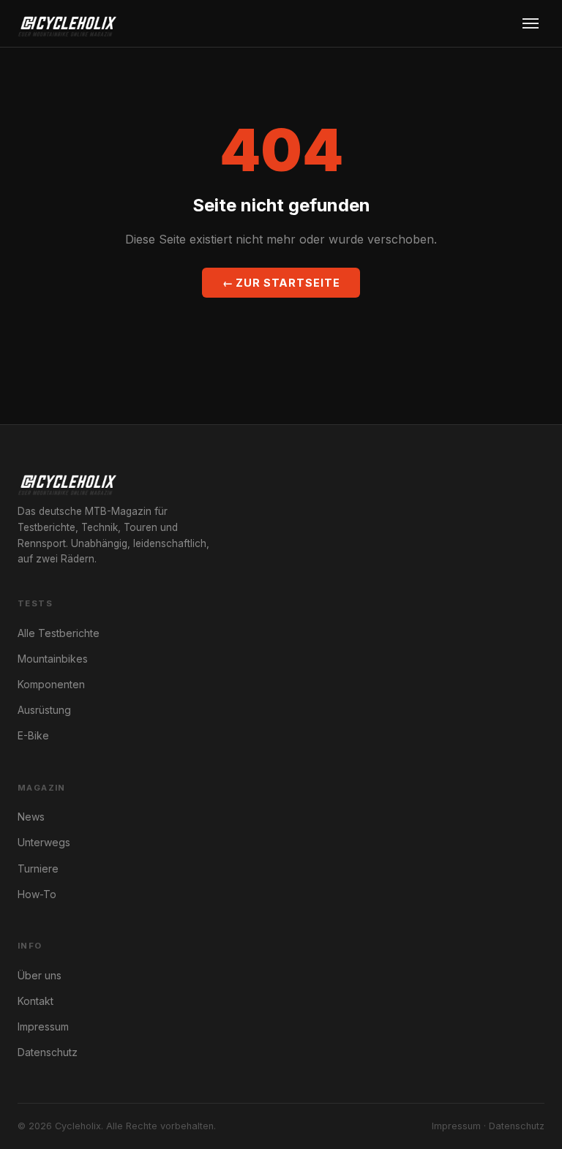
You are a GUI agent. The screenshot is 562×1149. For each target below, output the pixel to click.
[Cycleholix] (67, 23)
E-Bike (33, 735)
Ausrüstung (44, 710)
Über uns (39, 975)
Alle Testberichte (59, 633)
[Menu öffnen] (530, 23)
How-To (37, 894)
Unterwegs (44, 842)
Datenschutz (48, 1052)
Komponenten (51, 684)
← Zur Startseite (281, 282)
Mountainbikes (53, 658)
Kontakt (35, 1001)
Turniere (38, 868)
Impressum (43, 1026)
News (31, 816)
